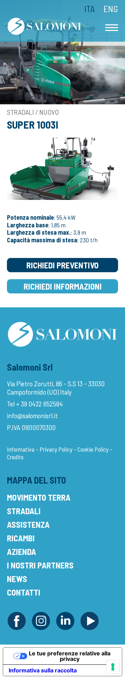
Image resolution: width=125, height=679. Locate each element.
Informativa (20, 449)
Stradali (24, 511)
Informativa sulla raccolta (43, 670)
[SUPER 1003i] (62, 168)
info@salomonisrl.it (32, 415)
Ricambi (21, 538)
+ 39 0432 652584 (39, 403)
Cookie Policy (92, 449)
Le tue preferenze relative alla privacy (69, 656)
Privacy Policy (56, 449)
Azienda (21, 552)
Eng (110, 8)
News (17, 579)
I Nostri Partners (40, 565)
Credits (15, 457)
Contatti (23, 592)
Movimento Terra (38, 497)
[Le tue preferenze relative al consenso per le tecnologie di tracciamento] (112, 666)
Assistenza (28, 524)
